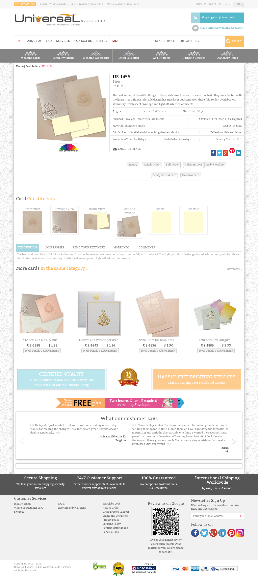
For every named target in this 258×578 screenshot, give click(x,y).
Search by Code (111, 503)
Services (63, 41)
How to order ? (191, 175)
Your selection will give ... (216, 340)
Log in (212, 4)
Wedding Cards (30, 58)
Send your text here (164, 175)
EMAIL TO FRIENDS (129, 149)
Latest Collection (129, 58)
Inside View (97, 209)
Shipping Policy (112, 524)
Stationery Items (227, 58)
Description (27, 247)
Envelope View (64, 209)
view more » (234, 269)
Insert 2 (193, 209)
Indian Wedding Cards (53, 4)
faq (49, 41)
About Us (34, 41)
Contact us (83, 41)
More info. (121, 247)
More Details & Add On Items (42, 350)
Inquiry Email (22, 503)
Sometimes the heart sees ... (158, 340)
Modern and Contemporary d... (100, 340)
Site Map (19, 511)
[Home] (20, 41)
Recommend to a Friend (72, 507)
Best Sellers (33, 66)
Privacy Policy (111, 519)
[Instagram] (239, 532)
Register (201, 4)
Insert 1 (161, 209)
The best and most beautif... (42, 340)
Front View (32, 209)
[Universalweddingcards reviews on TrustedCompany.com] (118, 569)
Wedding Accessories (96, 58)
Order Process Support (116, 511)
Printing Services (194, 58)
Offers (101, 41)
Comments (147, 247)
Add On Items (161, 58)
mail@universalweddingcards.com (221, 27)
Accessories (54, 247)
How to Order (111, 507)
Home (20, 66)
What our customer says (28, 507)
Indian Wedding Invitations (86, 4)
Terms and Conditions (116, 515)
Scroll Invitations (63, 58)
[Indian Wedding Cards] (60, 18)
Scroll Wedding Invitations (122, 4)
